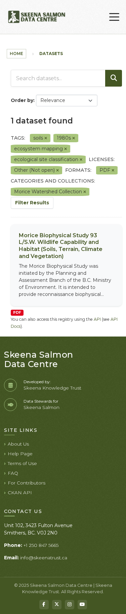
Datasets (51, 53)
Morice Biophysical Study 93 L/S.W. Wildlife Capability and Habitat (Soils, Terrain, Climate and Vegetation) (60, 245)
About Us (18, 444)
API (97, 319)
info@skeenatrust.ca (43, 557)
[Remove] (45, 138)
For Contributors (26, 482)
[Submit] (113, 78)
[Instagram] (69, 604)
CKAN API (20, 492)
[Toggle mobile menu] (114, 17)
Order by (22, 100)
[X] (56, 604)
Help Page (20, 453)
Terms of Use (22, 463)
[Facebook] (44, 604)
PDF (17, 312)
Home (16, 53)
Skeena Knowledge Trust (52, 388)
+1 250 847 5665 (41, 545)
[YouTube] (82, 604)
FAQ (13, 473)
